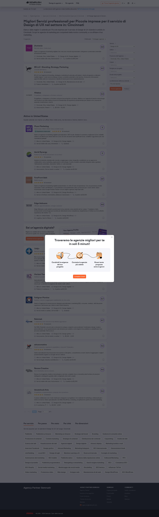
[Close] (112, 237)
